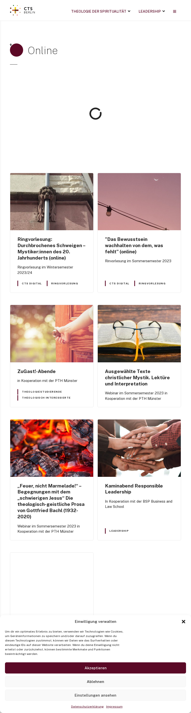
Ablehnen (95, 681)
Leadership (150, 11)
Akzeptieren (96, 668)
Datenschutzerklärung (87, 706)
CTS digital (32, 283)
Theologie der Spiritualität (98, 11)
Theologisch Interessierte (46, 397)
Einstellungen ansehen (95, 695)
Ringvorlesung (64, 283)
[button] (183, 621)
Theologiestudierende (42, 391)
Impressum (114, 706)
